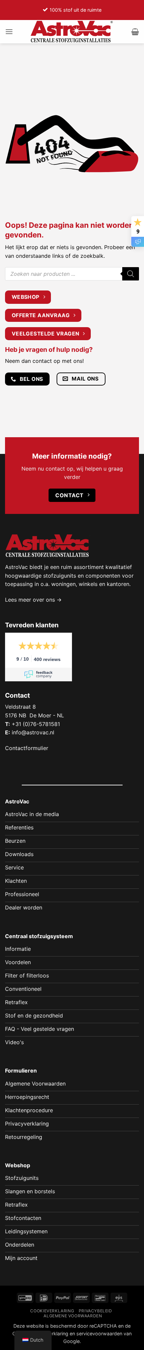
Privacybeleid (95, 1310)
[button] (9, 31)
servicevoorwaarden (99, 1333)
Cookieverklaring (52, 1310)
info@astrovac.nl (33, 732)
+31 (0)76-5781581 (36, 724)
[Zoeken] (130, 273)
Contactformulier (26, 748)
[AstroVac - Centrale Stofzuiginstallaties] (72, 31)
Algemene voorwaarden (73, 1315)
